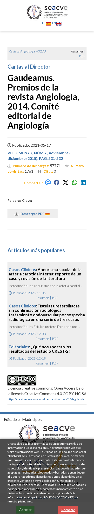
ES (44, 23)
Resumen (42, 298)
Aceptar (25, 509)
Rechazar (68, 510)
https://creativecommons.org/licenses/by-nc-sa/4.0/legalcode (45, 399)
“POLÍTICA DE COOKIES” (58, 497)
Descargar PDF (31, 214)
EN (54, 23)
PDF (82, 56)
